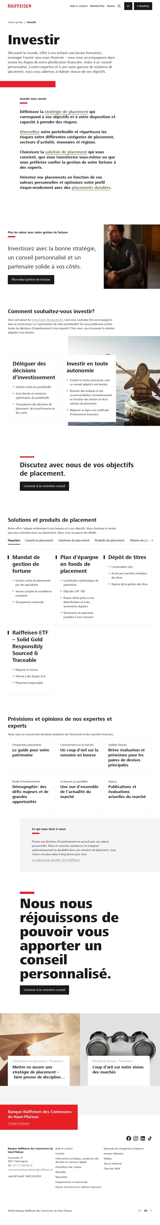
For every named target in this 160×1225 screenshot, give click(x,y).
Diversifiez (29, 132)
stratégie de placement (66, 111)
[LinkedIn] (142, 1138)
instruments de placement (47, 319)
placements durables (91, 187)
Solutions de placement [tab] (74, 540)
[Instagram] (135, 1138)
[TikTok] (150, 1138)
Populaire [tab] (14, 540)
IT (151, 1210)
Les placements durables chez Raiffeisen (56, 860)
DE (139, 1210)
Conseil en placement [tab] (39, 540)
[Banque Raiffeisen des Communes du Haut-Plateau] (19, 6)
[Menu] (128, 6)
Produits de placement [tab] (109, 540)
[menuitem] (79, 6)
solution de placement (66, 152)
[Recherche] (119, 6)
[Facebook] (128, 1138)
